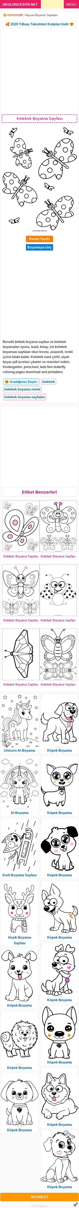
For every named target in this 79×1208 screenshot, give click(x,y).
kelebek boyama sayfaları (24, 397)
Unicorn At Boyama (19, 750)
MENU (71, 4)
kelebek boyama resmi (22, 389)
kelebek (48, 382)
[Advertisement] (39, 71)
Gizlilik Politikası (39, 1206)
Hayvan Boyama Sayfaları (41, 15)
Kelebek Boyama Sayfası (20, 556)
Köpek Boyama (19, 1005)
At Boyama (19, 813)
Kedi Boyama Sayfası (20, 875)
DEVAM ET (39, 1197)
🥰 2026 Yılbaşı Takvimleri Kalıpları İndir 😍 (39, 24)
